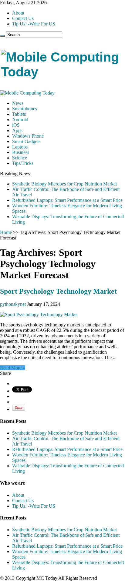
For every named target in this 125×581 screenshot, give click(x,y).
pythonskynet (13, 304)
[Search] (2, 36)
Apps (17, 130)
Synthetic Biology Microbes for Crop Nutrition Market (64, 183)
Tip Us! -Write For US (33, 23)
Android (20, 119)
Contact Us (23, 18)
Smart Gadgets (26, 141)
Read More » (12, 367)
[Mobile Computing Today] (62, 72)
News (17, 103)
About (18, 12)
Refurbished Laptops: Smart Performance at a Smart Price (67, 200)
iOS (16, 125)
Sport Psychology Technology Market (58, 291)
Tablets (19, 114)
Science (19, 157)
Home (6, 232)
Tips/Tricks (22, 163)
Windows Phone (28, 136)
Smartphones (24, 108)
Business (20, 152)
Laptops (20, 146)
